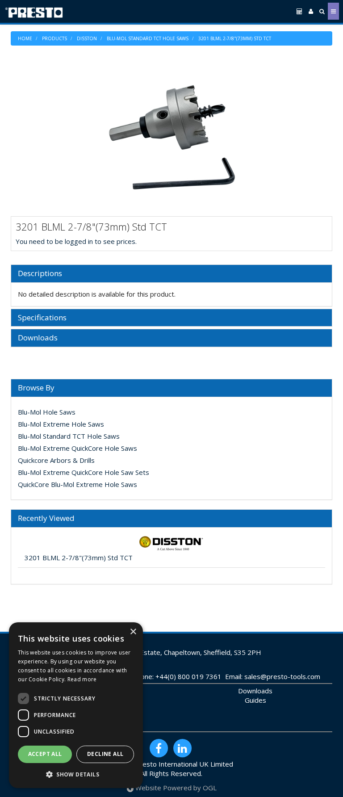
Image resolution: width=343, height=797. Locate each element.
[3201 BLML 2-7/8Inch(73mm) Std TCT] (171, 138)
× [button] (133, 632)
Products (54, 38)
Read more (82, 679)
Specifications (42, 318)
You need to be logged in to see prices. (76, 241)
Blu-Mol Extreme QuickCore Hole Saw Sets (83, 472)
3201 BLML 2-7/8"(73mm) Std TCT (234, 38)
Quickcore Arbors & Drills (56, 460)
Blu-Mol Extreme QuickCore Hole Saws (77, 448)
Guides (255, 700)
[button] (76, 774)
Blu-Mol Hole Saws (46, 411)
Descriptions (40, 273)
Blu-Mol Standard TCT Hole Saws (147, 38)
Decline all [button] (105, 754)
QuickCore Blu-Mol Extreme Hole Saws (77, 484)
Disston (87, 38)
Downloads (38, 338)
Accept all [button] (45, 754)
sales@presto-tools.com (282, 676)
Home (25, 38)
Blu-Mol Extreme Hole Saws (61, 423)
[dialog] (76, 705)
